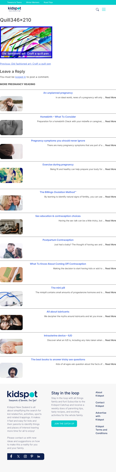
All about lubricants (58, 311)
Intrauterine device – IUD (58, 335)
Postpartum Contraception (58, 239)
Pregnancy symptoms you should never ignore (58, 140)
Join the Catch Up (64, 423)
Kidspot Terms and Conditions (101, 430)
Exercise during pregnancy (58, 164)
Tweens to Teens (14, 2)
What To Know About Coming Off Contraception (58, 263)
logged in (20, 76)
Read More (110, 97)
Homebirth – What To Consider (58, 116)
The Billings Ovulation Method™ (58, 192)
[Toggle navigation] (104, 9)
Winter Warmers (32, 2)
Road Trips (48, 2)
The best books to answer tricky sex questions (58, 359)
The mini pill (58, 287)
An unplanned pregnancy (58, 92)
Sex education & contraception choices (58, 215)
